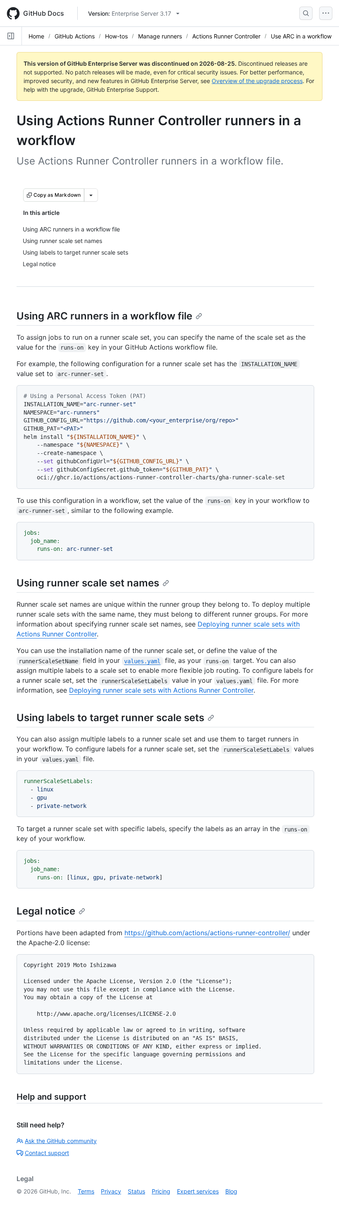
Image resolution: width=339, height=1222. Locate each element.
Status (136, 1191)
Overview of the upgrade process (257, 80)
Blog (231, 1191)
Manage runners (160, 36)
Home (36, 36)
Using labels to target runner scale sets (110, 718)
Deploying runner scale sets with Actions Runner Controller (161, 690)
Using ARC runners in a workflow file (104, 316)
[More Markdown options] (91, 195)
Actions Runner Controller (226, 36)
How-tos (116, 36)
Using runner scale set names (88, 583)
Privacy (111, 1191)
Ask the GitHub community (61, 1140)
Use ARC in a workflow (301, 36)
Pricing (161, 1191)
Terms (86, 1191)
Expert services (198, 1191)
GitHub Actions (75, 36)
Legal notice (46, 911)
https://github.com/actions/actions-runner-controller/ (207, 933)
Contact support (47, 1152)
